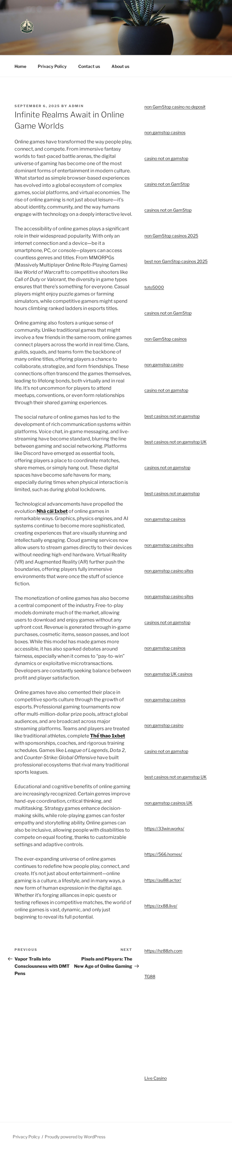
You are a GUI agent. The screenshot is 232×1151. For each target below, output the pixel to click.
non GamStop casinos (165, 338)
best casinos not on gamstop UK (175, 441)
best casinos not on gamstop (172, 416)
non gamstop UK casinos (168, 673)
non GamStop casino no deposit (174, 106)
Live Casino (155, 1078)
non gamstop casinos (164, 132)
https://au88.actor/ (162, 880)
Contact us (89, 66)
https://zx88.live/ (160, 905)
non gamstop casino (163, 364)
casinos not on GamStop (168, 210)
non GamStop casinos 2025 (171, 235)
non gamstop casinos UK (168, 802)
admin (76, 106)
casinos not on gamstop (167, 467)
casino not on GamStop (166, 184)
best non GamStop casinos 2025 (176, 261)
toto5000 (154, 287)
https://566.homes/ (163, 854)
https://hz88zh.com (163, 950)
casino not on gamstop (166, 158)
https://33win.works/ (164, 828)
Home (20, 66)
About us (120, 66)
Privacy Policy (52, 66)
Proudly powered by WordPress (75, 1136)
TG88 (149, 976)
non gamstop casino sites (168, 545)
